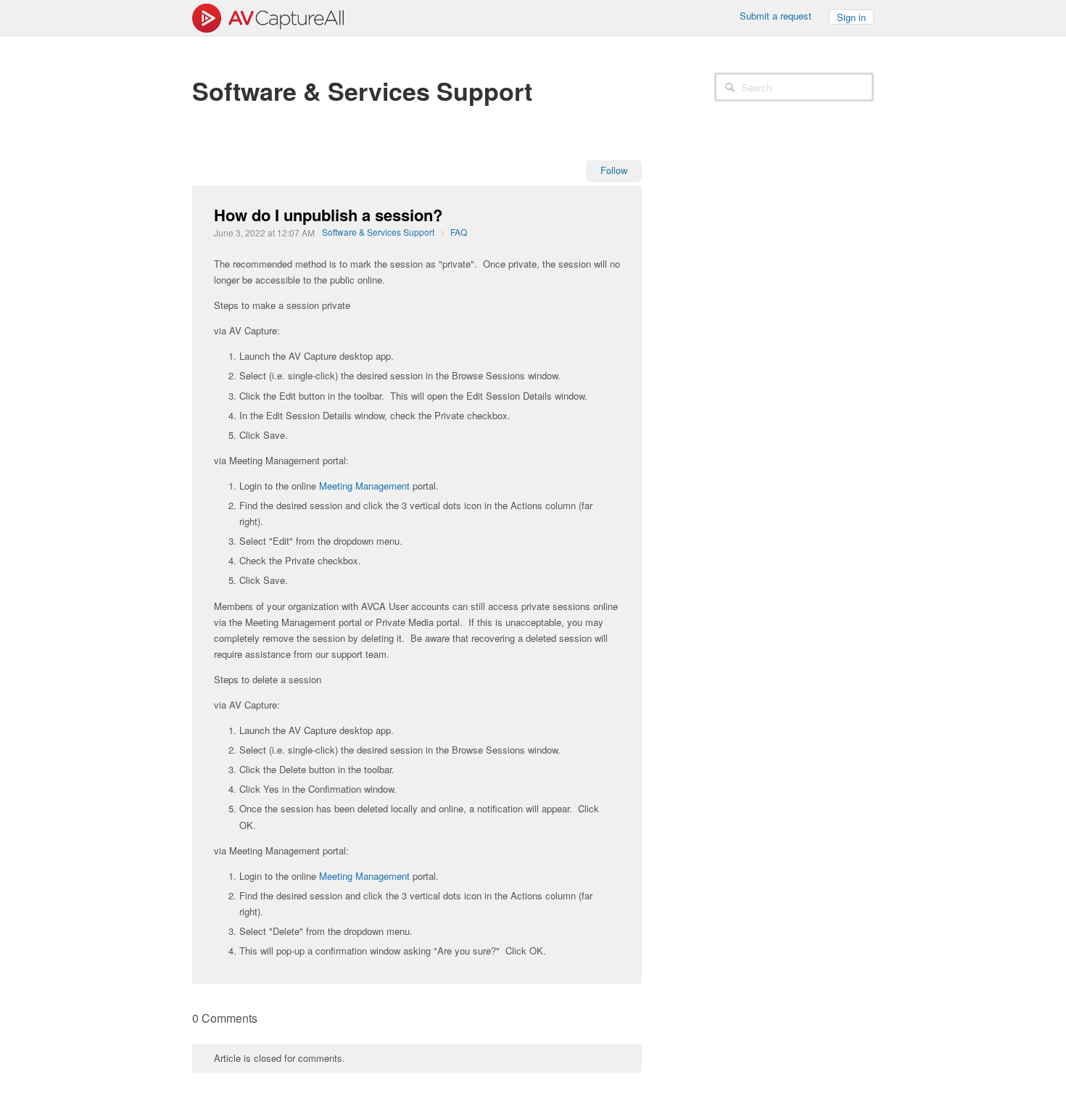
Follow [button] (613, 170)
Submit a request (775, 15)
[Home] (268, 16)
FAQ (458, 232)
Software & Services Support (378, 232)
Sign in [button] (851, 17)
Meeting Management (364, 485)
